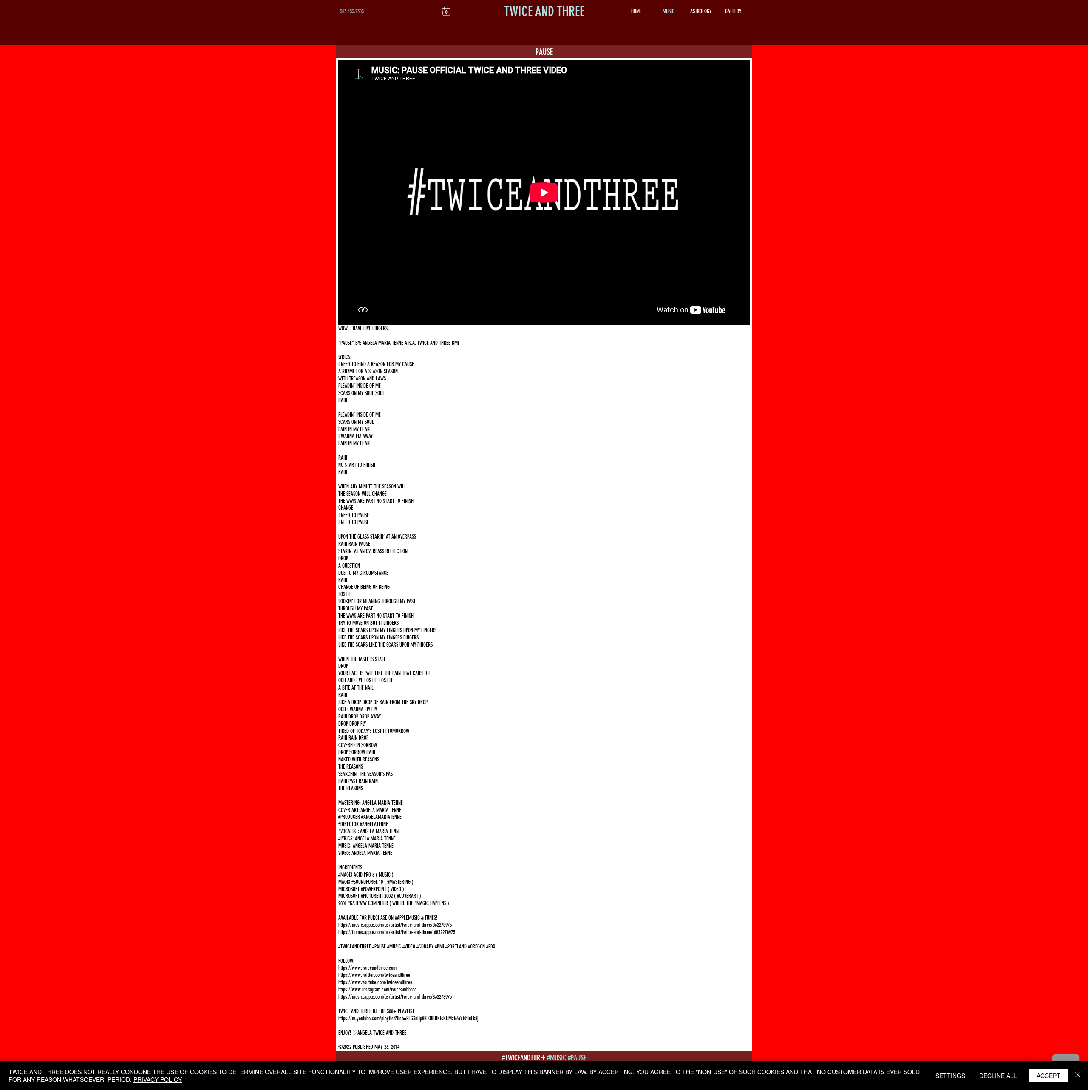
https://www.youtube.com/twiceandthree (375, 982)
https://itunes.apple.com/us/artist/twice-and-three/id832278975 (396, 932)
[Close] (1078, 1075)
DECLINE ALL (998, 1075)
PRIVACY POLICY (157, 1079)
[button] (446, 11)
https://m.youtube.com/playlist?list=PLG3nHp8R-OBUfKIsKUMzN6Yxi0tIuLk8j (409, 1018)
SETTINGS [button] (950, 1075)
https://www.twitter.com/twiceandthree (374, 975)
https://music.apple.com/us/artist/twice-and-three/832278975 (395, 925)
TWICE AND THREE (544, 11)
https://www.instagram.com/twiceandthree (377, 989)
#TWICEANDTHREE (523, 1057)
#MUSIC (556, 1057)
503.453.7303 (352, 11)
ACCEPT (1048, 1075)
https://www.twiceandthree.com (367, 968)
